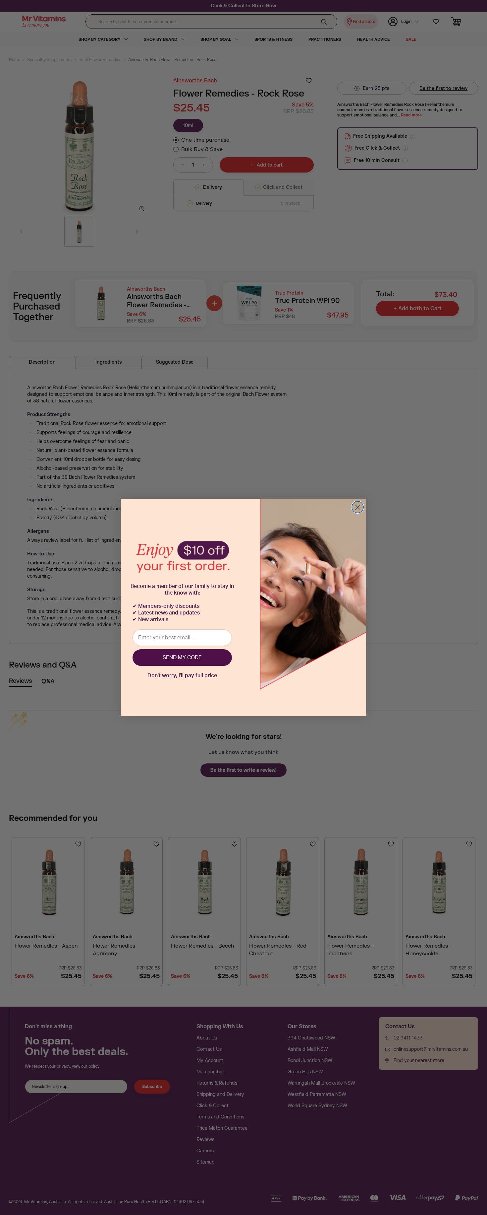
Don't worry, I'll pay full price (182, 675)
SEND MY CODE (182, 657)
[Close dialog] (357, 507)
